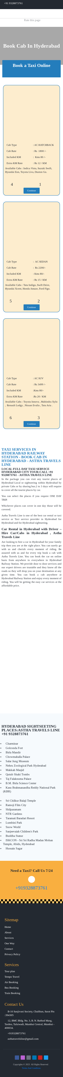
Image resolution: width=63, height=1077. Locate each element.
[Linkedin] (34, 1057)
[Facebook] (17, 1057)
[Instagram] (23, 1057)
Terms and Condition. (31, 1068)
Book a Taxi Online (31, 65)
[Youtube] (40, 1057)
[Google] (28, 1057)
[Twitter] (46, 1057)
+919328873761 (31, 888)
